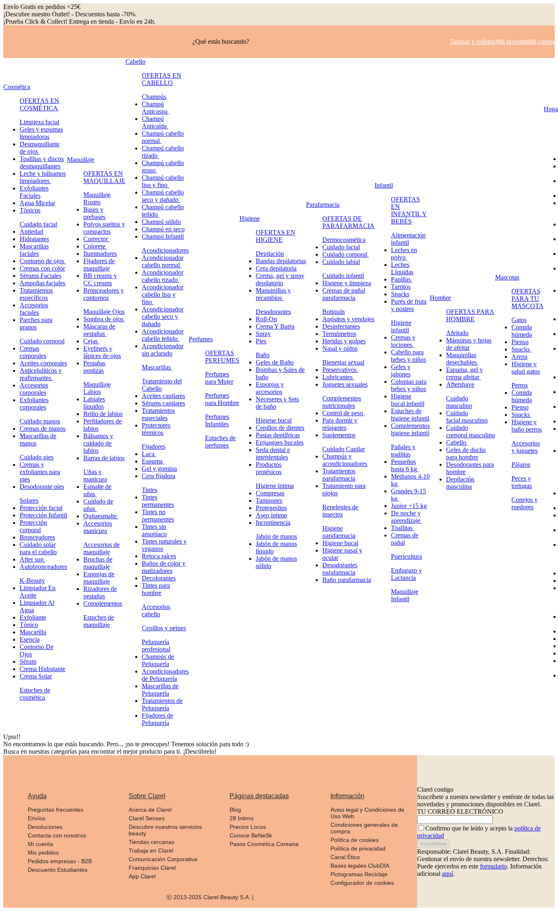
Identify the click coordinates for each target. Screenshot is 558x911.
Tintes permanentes (158, 501)
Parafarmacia (322, 204)
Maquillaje (80, 159)
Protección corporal (33, 526)
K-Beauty (32, 580)
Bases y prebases (94, 213)
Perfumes (201, 339)
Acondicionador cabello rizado (162, 276)
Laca (149, 453)
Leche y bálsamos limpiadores (43, 177)
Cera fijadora (158, 475)
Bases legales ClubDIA (359, 865)
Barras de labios (104, 457)
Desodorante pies (42, 486)
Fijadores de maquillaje (99, 264)
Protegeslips (271, 507)
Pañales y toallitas (403, 450)
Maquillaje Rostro (97, 198)
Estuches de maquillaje (98, 621)
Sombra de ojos (104, 319)
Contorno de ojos (43, 260)
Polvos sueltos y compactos (104, 228)
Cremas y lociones (403, 341)
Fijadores (153, 446)
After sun (32, 559)
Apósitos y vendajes (348, 319)
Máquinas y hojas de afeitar (468, 344)
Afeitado (457, 332)
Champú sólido (161, 221)
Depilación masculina (460, 483)
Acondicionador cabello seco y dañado (162, 316)
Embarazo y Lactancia (406, 574)
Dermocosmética (344, 239)
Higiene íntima (275, 485)
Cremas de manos (42, 428)
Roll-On (266, 319)
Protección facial (41, 507)
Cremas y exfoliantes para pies (40, 472)
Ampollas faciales (42, 283)
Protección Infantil (43, 515)
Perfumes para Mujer (219, 378)
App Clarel (142, 876)
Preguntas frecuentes (55, 809)
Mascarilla (33, 632)
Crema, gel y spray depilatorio (280, 279)
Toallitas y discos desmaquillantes (42, 162)
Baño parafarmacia (346, 579)
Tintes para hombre (156, 589)
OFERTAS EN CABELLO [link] (161, 79)
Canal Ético (345, 857)
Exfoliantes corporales (34, 403)
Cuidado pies (37, 457)
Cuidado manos (40, 421)
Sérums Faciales (40, 275)
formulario (493, 866)
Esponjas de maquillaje (98, 578)
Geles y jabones (401, 370)
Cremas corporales (33, 352)
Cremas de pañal (404, 539)
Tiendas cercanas (151, 842)
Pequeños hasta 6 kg (405, 465)
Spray (263, 333)
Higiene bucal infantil (407, 400)
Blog (235, 809)
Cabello (135, 61)
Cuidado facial (38, 224)
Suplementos (338, 435)
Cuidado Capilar (343, 448)
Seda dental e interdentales (273, 453)
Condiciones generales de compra (364, 828)
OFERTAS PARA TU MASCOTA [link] (527, 298)
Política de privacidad (358, 848)
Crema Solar (36, 676)
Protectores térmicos (156, 429)
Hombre (440, 297)
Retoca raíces (159, 556)
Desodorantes (273, 311)
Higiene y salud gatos (525, 367)
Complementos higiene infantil (410, 429)
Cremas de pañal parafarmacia (343, 294)
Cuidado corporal (42, 341)
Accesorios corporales (34, 389)
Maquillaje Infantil (404, 595)
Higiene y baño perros (526, 426)
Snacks (400, 294)
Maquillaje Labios (97, 388)
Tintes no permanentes (158, 515)
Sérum (28, 661)
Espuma (153, 461)
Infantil (384, 185)
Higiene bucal (274, 420)
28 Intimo (242, 818)
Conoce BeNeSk (251, 835)
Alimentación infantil (408, 239)
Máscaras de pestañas (99, 330)
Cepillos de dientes (280, 427)
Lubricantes (338, 377)
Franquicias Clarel (152, 867)
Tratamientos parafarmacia (338, 475)
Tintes (149, 489)
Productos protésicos (268, 468)
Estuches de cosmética (35, 694)
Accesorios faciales (34, 309)
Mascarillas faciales (34, 250)
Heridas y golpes (344, 341)
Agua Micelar (37, 202)
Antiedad (31, 231)
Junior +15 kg (409, 505)
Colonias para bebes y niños (408, 385)
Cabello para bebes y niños (408, 356)
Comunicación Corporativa (163, 859)
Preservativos (340, 369)
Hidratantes (34, 238)
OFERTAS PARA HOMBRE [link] (470, 315)
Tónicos (30, 210)
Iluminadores (100, 253)
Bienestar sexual (343, 362)
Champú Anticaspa (155, 108)
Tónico (29, 624)
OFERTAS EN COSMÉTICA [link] (39, 104)
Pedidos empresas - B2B (60, 861)
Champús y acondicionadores (344, 460)
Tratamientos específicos (36, 294)
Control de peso (343, 413)
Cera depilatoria (276, 268)
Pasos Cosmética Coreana (264, 844)
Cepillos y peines (164, 627)
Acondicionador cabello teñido (162, 335)
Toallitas (402, 527)
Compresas (270, 493)
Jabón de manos (276, 536)
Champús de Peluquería (158, 660)
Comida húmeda (521, 331)
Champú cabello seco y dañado (163, 196)
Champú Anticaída (155, 122)
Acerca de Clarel (150, 809)
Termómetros (339, 333)
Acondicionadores (165, 250)
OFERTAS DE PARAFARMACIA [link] (348, 222)
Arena (519, 356)
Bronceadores (37, 537)
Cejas (91, 341)
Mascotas (507, 277)
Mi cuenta (40, 844)
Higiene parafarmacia (338, 532)
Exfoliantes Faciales (34, 192)
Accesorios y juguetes (525, 447)
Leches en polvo (404, 253)
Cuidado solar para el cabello (38, 548)
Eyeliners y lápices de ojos (102, 352)
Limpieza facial (39, 122)
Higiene (249, 218)
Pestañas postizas (94, 367)
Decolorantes (159, 578)
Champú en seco (163, 229)
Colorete (95, 246)
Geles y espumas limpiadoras (41, 133)
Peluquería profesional (156, 645)
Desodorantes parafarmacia (339, 569)
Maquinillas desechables (462, 358)
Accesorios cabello (156, 610)
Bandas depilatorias (281, 260)
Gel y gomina (159, 468)
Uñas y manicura (95, 475)
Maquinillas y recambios (273, 294)
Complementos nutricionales (341, 402)
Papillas (402, 279)
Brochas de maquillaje (97, 563)
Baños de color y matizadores (163, 567)
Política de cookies (354, 840)
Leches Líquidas (402, 268)
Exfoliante (33, 617)
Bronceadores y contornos (103, 294)
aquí (447, 873)
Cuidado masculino (459, 402)
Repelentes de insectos (340, 511)
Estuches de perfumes (220, 441)
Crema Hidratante (42, 668)
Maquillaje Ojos (104, 311)
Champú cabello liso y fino (163, 181)
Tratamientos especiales (158, 414)
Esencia (30, 639)
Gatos (519, 319)
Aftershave (460, 384)
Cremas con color (42, 268)
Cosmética (16, 86)
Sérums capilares (163, 403)
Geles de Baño (275, 362)
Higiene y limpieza (346, 283)
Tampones (269, 500)
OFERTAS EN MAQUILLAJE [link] (104, 177)
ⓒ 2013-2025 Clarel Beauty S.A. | (210, 897)
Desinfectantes (341, 326)
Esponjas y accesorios (270, 388)
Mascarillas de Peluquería (160, 690)
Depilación (270, 253)
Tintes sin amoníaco (154, 530)
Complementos (102, 603)
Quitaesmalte (100, 516)
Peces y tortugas (521, 482)
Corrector (96, 238)
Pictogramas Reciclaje (359, 874)
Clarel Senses (147, 818)
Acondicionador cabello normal (162, 261)
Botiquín (333, 311)
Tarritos (401, 286)
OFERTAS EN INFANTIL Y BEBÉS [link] (409, 210)
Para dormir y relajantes (339, 424)
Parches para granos (36, 323)
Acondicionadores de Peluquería (165, 675)
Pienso (520, 341)
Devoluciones (45, 827)
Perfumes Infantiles (217, 420)
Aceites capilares (163, 395)
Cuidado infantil (343, 275)
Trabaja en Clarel (151, 850)
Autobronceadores (43, 566)
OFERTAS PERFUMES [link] (222, 356)
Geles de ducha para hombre (466, 453)
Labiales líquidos (94, 403)
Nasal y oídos (339, 348)
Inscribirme (433, 844)
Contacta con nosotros (57, 835)
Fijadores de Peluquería (157, 719)
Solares (29, 500)
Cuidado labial (341, 261)
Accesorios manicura (97, 527)
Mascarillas (157, 367)
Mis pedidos (43, 852)
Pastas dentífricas (278, 435)
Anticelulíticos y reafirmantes (41, 374)
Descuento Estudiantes (57, 869)
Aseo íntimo (271, 515)
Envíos (36, 818)
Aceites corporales (43, 363)
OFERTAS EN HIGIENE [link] (275, 236)
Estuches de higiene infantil (410, 414)
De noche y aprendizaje (406, 517)
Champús (154, 96)
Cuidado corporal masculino (470, 431)
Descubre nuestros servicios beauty (165, 830)
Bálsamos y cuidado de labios (98, 443)
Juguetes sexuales (345, 384)
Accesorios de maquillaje (101, 548)
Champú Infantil (163, 236)
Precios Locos (248, 827)
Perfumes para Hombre (222, 399)
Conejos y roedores (524, 503)
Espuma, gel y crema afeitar (464, 373)
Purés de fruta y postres (408, 305)
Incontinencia (273, 522)
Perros (519, 385)
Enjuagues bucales (280, 442)
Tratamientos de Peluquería (162, 704)
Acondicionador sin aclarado (162, 349)
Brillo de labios (103, 413)
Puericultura (406, 556)
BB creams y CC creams (100, 279)
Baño (263, 354)
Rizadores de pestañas (100, 592)
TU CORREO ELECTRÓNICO (460, 811)
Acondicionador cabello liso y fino (162, 294)
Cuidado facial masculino (467, 417)
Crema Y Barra (275, 326)
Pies (261, 341)
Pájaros (520, 464)
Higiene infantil (401, 326)
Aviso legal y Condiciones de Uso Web (367, 812)
